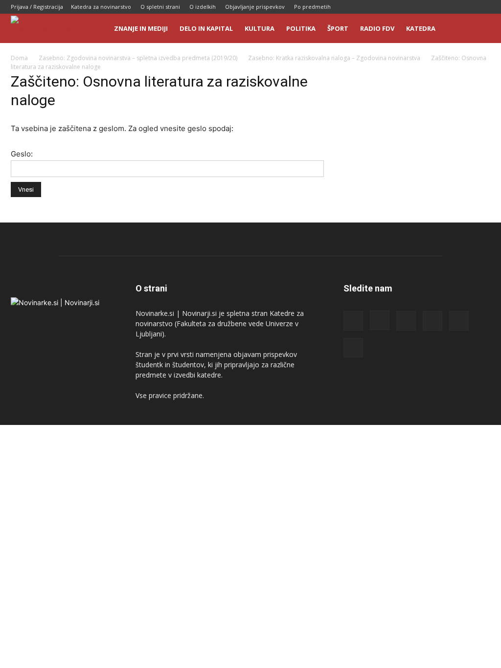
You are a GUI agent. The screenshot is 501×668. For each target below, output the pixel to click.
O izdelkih (202, 6)
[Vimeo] (483, 7)
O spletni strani (160, 6)
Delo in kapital (206, 28)
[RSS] (434, 7)
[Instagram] (418, 7)
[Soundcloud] (450, 7)
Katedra (420, 28)
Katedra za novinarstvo (101, 6)
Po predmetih (312, 6)
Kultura (259, 28)
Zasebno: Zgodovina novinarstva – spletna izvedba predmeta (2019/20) (138, 58)
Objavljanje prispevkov (255, 6)
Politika (301, 28)
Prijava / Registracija (37, 6)
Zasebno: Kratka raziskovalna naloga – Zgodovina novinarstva (334, 58)
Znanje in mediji (141, 28)
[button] (478, 29)
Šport (337, 28)
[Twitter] (466, 7)
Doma (19, 58)
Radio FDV (377, 28)
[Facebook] (402, 7)
